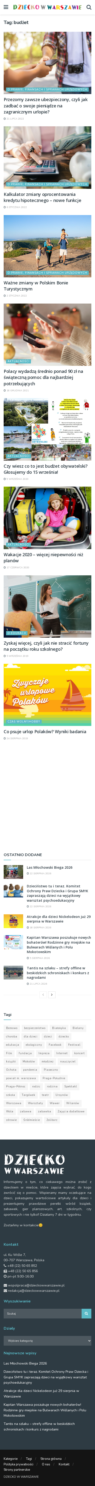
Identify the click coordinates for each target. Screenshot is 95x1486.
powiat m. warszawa (21, 1078)
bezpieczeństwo (35, 1028)
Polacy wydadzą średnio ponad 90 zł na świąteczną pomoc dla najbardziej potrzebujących (43, 377)
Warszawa (13, 1103)
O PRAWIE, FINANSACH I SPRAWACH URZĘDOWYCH (47, 89)
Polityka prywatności (18, 1464)
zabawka (44, 1111)
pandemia (30, 1070)
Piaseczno (51, 1070)
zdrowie (11, 1120)
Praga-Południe (54, 1078)
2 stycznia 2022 (16, 295)
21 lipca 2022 (15, 118)
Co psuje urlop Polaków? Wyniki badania (45, 731)
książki (11, 1061)
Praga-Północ (16, 1086)
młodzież (48, 1061)
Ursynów (62, 1095)
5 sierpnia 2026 (39, 958)
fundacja (25, 1053)
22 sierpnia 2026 (40, 873)
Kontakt (64, 1464)
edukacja (12, 1045)
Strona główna (51, 1459)
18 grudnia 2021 (17, 390)
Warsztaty (35, 1103)
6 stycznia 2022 (16, 207)
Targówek (28, 1095)
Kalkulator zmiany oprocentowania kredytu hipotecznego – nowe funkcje (42, 197)
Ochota (11, 1070)
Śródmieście (31, 1120)
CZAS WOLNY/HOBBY (24, 721)
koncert (79, 1053)
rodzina (52, 1086)
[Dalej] (52, 994)
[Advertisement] (47, 796)
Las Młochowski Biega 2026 (49, 867)
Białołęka (59, 1028)
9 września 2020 (17, 479)
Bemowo (12, 1028)
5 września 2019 (17, 656)
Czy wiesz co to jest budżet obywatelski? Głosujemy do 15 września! (46, 469)
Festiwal (74, 1045)
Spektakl (70, 1086)
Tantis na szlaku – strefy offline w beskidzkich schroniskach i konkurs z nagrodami (58, 973)
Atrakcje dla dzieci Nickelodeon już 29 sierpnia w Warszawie (59, 919)
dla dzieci (31, 1036)
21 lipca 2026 (38, 984)
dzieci (48, 1036)
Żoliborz (52, 1120)
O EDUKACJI (17, 633)
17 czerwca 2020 (17, 567)
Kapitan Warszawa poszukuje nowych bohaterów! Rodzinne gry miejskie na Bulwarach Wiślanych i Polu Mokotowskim (59, 944)
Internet (62, 1053)
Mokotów (29, 1061)
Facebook (55, 1045)
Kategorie (11, 1459)
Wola (9, 1111)
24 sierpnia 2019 (17, 738)
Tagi (29, 1459)
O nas (46, 1464)
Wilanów (72, 1103)
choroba (11, 1036)
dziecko (64, 1036)
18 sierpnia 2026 (40, 927)
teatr (45, 1095)
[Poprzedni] (43, 994)
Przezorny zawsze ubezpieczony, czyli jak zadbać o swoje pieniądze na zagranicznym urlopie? (46, 105)
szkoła (10, 1095)
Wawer (55, 1103)
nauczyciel (68, 1061)
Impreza (44, 1053)
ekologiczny (34, 1045)
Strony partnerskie (17, 1470)
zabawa (25, 1111)
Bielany (78, 1028)
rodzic (36, 1086)
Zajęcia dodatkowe (71, 1111)
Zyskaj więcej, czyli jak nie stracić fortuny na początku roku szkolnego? (46, 646)
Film (9, 1053)
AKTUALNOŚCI (18, 361)
